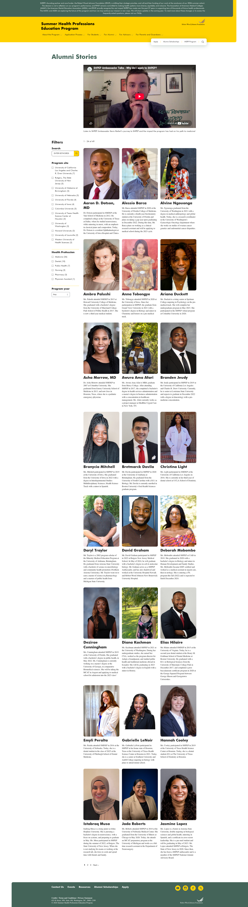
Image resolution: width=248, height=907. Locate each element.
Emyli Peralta (95, 740)
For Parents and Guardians (148, 35)
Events (71, 887)
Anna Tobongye (136, 294)
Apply (156, 42)
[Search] (203, 41)
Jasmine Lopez (173, 824)
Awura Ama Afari (137, 378)
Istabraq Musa (96, 824)
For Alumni (109, 35)
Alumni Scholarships (171, 42)
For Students (93, 35)
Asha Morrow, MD (99, 378)
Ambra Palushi (96, 294)
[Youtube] (178, 888)
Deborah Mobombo (177, 550)
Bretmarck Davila (138, 467)
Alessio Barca (134, 203)
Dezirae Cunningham (95, 645)
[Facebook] (193, 888)
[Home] (67, 26)
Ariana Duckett (174, 294)
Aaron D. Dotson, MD (98, 205)
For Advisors (125, 35)
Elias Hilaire (171, 642)
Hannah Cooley (174, 740)
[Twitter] (200, 888)
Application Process (73, 35)
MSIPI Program (190, 42)
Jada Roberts (134, 824)
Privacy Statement (85, 898)
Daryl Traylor (95, 550)
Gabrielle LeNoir (137, 740)
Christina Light (173, 467)
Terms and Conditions (67, 898)
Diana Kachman (136, 642)
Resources (84, 887)
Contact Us (58, 887)
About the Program (51, 35)
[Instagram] (185, 888)
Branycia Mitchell (99, 467)
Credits (54, 898)
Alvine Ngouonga (176, 203)
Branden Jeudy (174, 378)
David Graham (135, 550)
